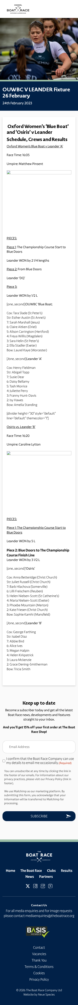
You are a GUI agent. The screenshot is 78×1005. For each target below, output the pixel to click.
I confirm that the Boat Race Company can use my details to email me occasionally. (40, 761)
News (29, 877)
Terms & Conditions (39, 967)
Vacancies (39, 954)
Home (10, 871)
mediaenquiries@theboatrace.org (49, 916)
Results (66, 871)
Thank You (39, 960)
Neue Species (46, 994)
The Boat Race (31, 871)
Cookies (39, 973)
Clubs (51, 871)
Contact (39, 947)
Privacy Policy (39, 979)
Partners (46, 877)
